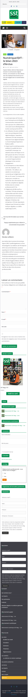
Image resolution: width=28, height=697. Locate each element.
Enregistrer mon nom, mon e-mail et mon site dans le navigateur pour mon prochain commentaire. (14, 339)
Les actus (4, 637)
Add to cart (13, 393)
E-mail (4, 319)
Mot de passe (5, 443)
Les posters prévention (7, 662)
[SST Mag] (3, 28)
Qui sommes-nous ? (7, 593)
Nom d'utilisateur (6, 434)
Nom (3, 312)
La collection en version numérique (12, 658)
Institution (6, 645)
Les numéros (5, 655)
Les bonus (4, 665)
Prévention (6, 648)
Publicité (4, 602)
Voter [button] (4, 480)
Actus (5, 54)
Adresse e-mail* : (6, 497)
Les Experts (5, 596)
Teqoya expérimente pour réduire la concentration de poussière (14, 224)
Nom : (3, 503)
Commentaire (6, 292)
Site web (4, 326)
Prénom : (4, 509)
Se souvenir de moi (8, 452)
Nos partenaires (6, 599)
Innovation (10, 54)
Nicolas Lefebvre (14, 67)
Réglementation (7, 652)
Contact (4, 671)
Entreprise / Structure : (8, 516)
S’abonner (4, 677)
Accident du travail (8, 639)
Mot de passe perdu (7, 459)
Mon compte (5, 674)
